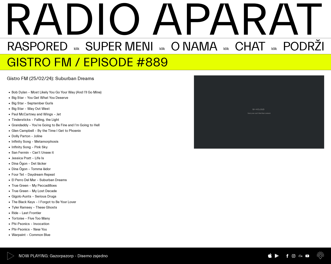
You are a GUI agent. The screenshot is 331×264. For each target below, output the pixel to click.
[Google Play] (277, 256)
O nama (194, 46)
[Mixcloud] (300, 256)
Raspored (37, 46)
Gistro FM (39, 62)
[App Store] (270, 255)
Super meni (119, 46)
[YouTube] (307, 256)
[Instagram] (293, 256)
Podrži (303, 46)
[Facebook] (287, 256)
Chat (250, 46)
